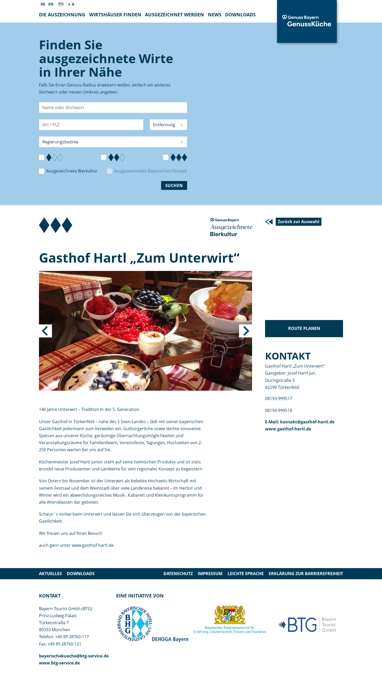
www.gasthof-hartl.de (288, 429)
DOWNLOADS (240, 14)
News (214, 14)
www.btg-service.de (59, 663)
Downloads (81, 573)
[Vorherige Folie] (45, 330)
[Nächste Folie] (245, 330)
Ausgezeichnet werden (174, 14)
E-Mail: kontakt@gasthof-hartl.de (299, 422)
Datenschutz (178, 573)
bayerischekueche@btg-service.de (74, 656)
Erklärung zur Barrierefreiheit (306, 573)
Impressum (210, 573)
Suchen (174, 185)
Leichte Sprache (246, 573)
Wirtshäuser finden (115, 14)
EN (50, 4)
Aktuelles (50, 573)
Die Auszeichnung (62, 14)
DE (43, 4)
